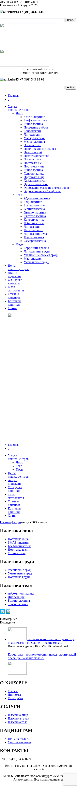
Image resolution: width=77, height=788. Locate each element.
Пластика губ (33, 152)
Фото (16, 288)
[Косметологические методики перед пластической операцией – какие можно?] (17, 668)
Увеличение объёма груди (41, 255)
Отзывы (14, 295)
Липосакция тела (35, 233)
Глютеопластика (35, 216)
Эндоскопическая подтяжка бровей (47, 187)
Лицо (19, 113)
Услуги (18, 108)
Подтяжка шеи (33, 163)
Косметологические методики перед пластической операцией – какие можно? (42, 640)
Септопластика (34, 173)
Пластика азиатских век (40, 148)
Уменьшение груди (36, 262)
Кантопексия (32, 131)
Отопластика (32, 145)
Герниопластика (35, 209)
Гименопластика (35, 212)
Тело (19, 194)
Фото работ (15, 698)
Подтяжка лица (34, 166)
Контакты (14, 302)
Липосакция (32, 226)
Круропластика (34, 219)
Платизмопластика (36, 155)
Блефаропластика (35, 120)
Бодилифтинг (33, 201)
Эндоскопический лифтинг (42, 191)
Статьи (12, 308)
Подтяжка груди (19, 577)
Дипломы (14, 694)
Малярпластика (34, 138)
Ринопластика (33, 124)
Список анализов (19, 742)
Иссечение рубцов (36, 127)
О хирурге (15, 281)
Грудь (19, 244)
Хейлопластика (34, 180)
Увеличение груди (20, 570)
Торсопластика (34, 237)
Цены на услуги (19, 738)
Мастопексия (32, 258)
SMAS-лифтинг (34, 116)
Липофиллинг (33, 134)
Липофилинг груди (37, 251)
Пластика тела (17, 722)
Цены (18, 267)
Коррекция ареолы (36, 248)
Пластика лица (18, 715)
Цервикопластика (36, 184)
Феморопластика (35, 240)
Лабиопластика (34, 223)
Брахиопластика (35, 205)
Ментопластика (34, 141)
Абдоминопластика (37, 198)
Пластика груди (18, 718)
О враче (13, 691)
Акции (14, 274)
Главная (13, 95)
